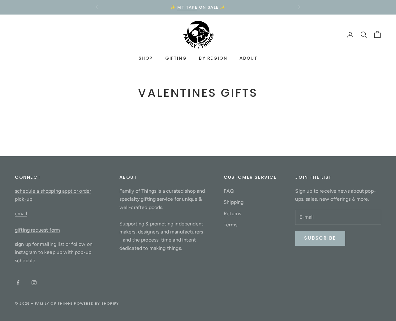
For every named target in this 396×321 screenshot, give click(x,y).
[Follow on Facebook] (18, 283)
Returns (232, 213)
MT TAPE (187, 7)
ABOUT (248, 58)
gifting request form (37, 230)
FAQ (229, 191)
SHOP (146, 58)
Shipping (233, 202)
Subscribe (320, 238)
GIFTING (176, 58)
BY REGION (213, 58)
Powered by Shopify (96, 303)
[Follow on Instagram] (34, 283)
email (21, 213)
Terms (230, 225)
